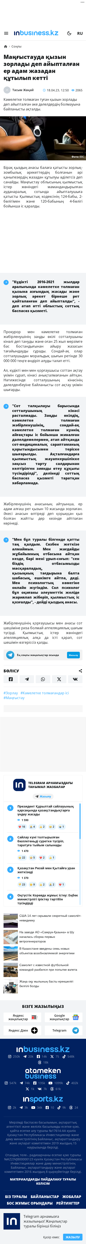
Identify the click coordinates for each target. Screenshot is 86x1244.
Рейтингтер (67, 1203)
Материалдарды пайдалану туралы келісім (43, 1181)
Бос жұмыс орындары (30, 1203)
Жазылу (73, 1237)
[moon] (69, 33)
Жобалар (71, 1196)
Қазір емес (51, 1237)
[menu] (6, 33)
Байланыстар (45, 1196)
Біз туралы (16, 1196)
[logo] (37, 33)
